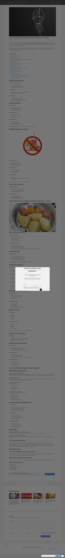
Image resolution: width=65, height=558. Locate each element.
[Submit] (41, 290)
